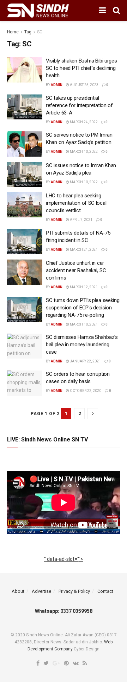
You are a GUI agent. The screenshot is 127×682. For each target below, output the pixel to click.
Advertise (41, 591)
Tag (27, 31)
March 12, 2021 (83, 287)
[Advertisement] (63, 567)
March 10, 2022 (83, 151)
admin (56, 85)
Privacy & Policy (74, 591)
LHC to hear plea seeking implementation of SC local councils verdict (76, 203)
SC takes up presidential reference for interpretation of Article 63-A (79, 105)
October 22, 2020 (85, 391)
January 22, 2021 (85, 361)
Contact (105, 591)
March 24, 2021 (83, 249)
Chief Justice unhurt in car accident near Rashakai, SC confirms (76, 270)
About (18, 591)
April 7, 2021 (80, 220)
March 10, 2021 (83, 324)
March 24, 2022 (83, 122)
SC (39, 31)
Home (13, 31)
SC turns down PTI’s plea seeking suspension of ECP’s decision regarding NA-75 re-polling (82, 307)
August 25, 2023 (83, 85)
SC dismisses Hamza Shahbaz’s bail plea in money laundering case (82, 344)
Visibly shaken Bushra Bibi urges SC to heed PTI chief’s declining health (81, 68)
